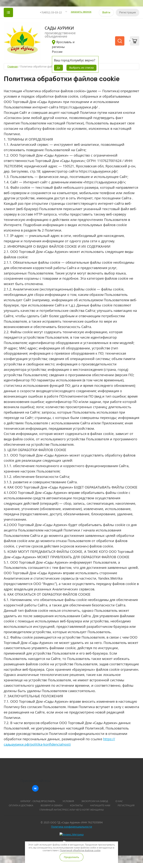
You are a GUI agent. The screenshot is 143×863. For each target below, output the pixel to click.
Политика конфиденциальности (71, 826)
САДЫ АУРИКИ (59, 28)
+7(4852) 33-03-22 (51, 12)
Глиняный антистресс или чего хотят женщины (71, 809)
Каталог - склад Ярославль (37, 801)
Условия (68, 801)
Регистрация (127, 12)
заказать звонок (81, 11)
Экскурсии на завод (94, 801)
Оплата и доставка (21, 805)
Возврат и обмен (52, 805)
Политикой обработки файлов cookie (80, 850)
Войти (106, 12)
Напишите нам (100, 805)
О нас (119, 801)
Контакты (76, 805)
